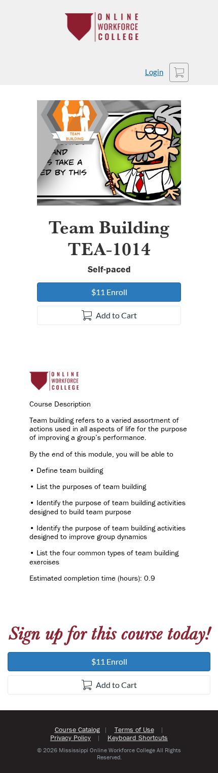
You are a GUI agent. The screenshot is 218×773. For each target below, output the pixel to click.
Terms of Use (134, 729)
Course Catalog (77, 729)
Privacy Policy (70, 737)
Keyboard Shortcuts (137, 737)
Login (154, 72)
